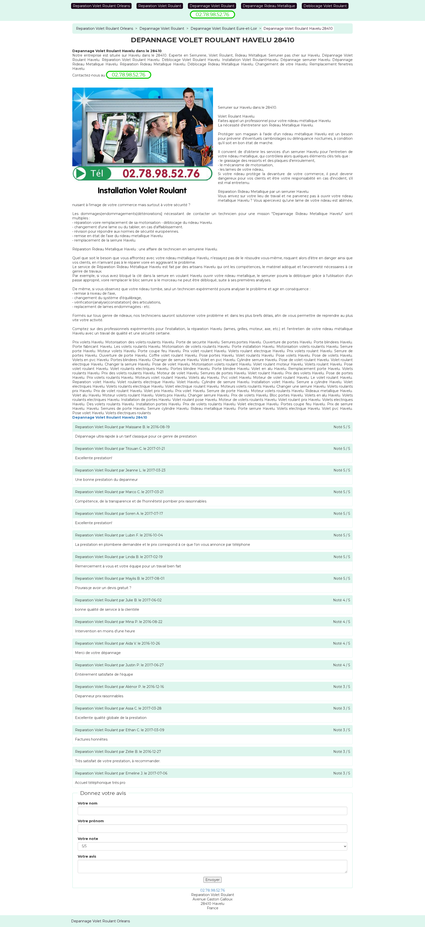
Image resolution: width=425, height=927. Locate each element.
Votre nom (87, 803)
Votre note (88, 838)
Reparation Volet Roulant (159, 6)
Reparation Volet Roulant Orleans (101, 6)
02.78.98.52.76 (212, 890)
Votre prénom (91, 821)
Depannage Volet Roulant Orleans (100, 921)
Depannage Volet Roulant (212, 6)
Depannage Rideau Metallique (269, 6)
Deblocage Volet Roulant (325, 6)
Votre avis (87, 856)
